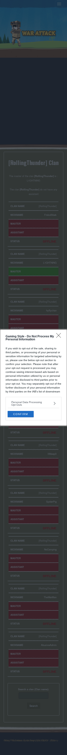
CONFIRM (20, 414)
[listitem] (33, 403)
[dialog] (33, 377)
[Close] (59, 336)
